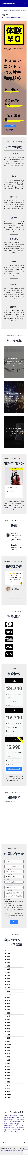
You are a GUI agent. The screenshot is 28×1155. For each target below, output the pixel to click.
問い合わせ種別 (8, 883)
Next (24, 583)
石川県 (8, 1002)
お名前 (6, 857)
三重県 (8, 1024)
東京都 (8, 989)
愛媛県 (8, 1067)
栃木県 (8, 977)
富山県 (8, 998)
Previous (3, 583)
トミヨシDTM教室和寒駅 (10, 1114)
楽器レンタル (7, 873)
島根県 (8, 1049)
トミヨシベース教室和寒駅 (13, 1128)
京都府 (8, 1030)
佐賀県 (8, 1077)
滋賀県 (8, 1027)
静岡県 (8, 1017)
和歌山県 (9, 1042)
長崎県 (8, 1080)
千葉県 (8, 986)
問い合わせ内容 (8, 888)
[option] (14, 481)
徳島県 (8, 1061)
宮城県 (8, 961)
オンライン (10, 948)
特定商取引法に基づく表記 (20, 1150)
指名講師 (6, 878)
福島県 (8, 970)
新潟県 (8, 995)
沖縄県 (8, 1096)
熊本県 (8, 1083)
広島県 (8, 1055)
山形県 (8, 967)
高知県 (8, 1071)
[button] (6, 540)
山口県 (8, 1058)
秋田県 (8, 964)
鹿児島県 (9, 1093)
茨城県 (8, 973)
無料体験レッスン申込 (14, 767)
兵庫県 (8, 1036)
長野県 (8, 1011)
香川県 (8, 1064)
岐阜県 (8, 1014)
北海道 (8, 951)
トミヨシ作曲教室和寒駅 (13, 1120)
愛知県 (8, 1020)
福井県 (8, 1005)
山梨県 (8, 1008)
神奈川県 (9, 992)
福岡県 (8, 1074)
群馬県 (8, 980)
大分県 (8, 1086)
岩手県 (8, 958)
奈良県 (8, 1039)
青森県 (8, 955)
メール (6, 862)
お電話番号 (7, 867)
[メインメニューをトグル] (25, 3)
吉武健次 (10, 487)
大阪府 (8, 1033)
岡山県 (8, 1052)
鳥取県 (8, 1045)
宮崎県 (8, 1089)
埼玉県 (8, 983)
